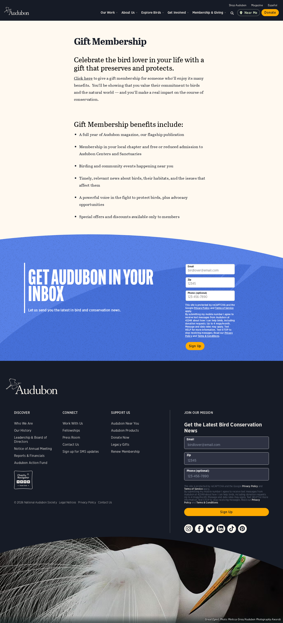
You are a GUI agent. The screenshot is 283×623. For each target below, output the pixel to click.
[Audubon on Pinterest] (242, 528)
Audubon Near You (125, 423)
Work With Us (73, 423)
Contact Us (71, 445)
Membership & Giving (207, 12)
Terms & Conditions (208, 335)
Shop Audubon (237, 5)
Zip (189, 279)
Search (232, 12)
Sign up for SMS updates (81, 452)
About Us (128, 12)
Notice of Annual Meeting (33, 449)
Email (191, 266)
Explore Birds (151, 12)
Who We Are (23, 423)
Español (272, 5)
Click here (83, 78)
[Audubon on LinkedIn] (220, 528)
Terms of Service (224, 308)
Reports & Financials (29, 456)
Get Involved (177, 12)
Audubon (16, 11)
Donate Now (120, 437)
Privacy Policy (202, 308)
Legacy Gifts (120, 445)
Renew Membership (125, 452)
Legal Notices (67, 502)
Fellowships (71, 430)
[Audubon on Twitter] (210, 528)
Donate (270, 12)
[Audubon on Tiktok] (231, 528)
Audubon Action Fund (30, 463)
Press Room (71, 437)
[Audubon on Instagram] (188, 528)
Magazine (257, 5)
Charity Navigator (23, 480)
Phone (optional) (197, 292)
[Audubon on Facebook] (199, 528)
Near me (251, 13)
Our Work (108, 12)
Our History (22, 430)
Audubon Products (125, 430)
